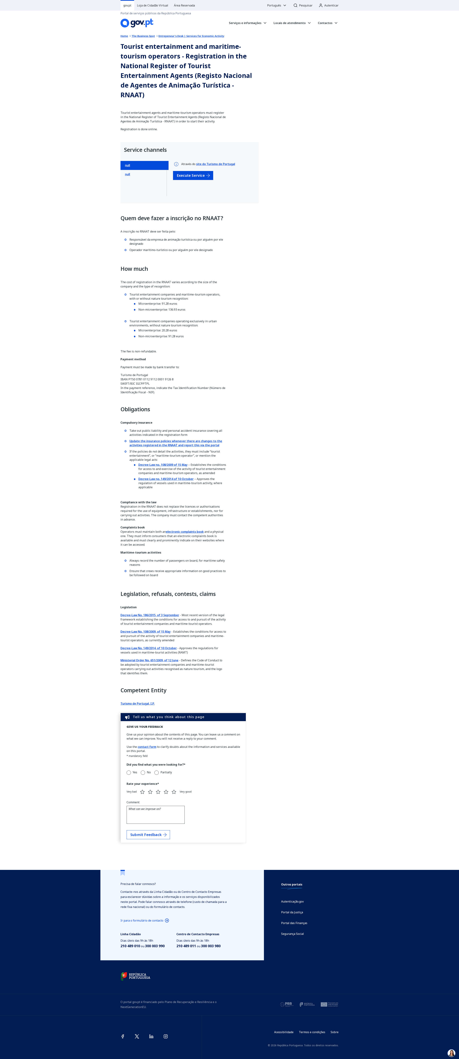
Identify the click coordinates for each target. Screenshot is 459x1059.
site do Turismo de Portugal (215, 164)
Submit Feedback (146, 834)
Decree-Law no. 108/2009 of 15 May (163, 465)
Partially (166, 772)
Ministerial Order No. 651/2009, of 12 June (149, 660)
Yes (135, 772)
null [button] (127, 165)
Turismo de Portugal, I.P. (137, 704)
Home (124, 36)
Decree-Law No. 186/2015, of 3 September (149, 615)
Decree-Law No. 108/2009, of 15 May (145, 632)
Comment (133, 802)
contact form (147, 747)
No (149, 772)
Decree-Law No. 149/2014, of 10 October (148, 648)
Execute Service (191, 175)
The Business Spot (143, 36)
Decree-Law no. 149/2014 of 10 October (166, 479)
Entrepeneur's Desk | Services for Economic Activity (191, 36)
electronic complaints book (185, 532)
